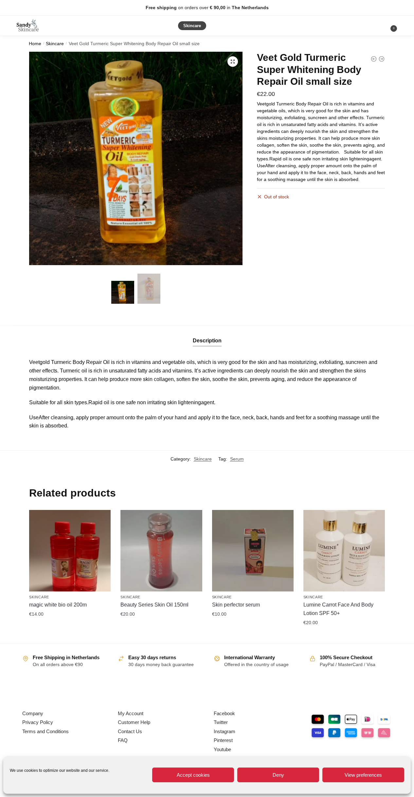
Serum (237, 459)
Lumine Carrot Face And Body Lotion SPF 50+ (338, 609)
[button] (232, 61)
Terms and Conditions (45, 731)
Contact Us (130, 731)
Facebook (224, 713)
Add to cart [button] (70, 628)
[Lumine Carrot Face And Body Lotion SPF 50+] (344, 550)
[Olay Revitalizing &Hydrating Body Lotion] (381, 59)
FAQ (123, 740)
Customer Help (134, 722)
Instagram (224, 731)
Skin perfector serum (236, 604)
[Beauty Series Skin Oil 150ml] (161, 550)
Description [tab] (207, 340)
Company (32, 713)
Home (35, 43)
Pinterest (223, 740)
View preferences (363, 775)
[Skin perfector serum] (253, 550)
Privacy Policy (37, 722)
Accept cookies (193, 775)
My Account (130, 713)
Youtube (222, 749)
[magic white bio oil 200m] (70, 550)
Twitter (221, 722)
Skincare (55, 43)
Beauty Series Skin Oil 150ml (154, 604)
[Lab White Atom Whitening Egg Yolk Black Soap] (373, 59)
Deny (278, 775)
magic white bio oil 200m (58, 604)
